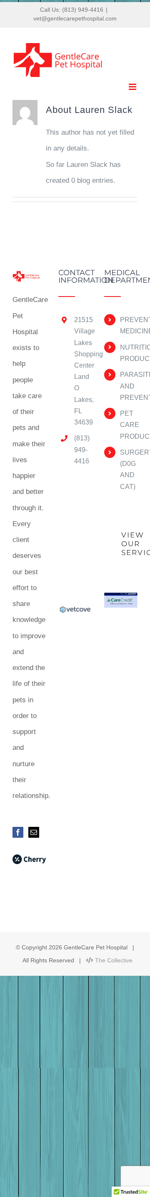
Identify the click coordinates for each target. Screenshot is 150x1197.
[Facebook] (17, 832)
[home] (29, 277)
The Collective (112, 960)
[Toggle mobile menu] (133, 86)
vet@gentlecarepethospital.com (75, 18)
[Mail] (33, 832)
